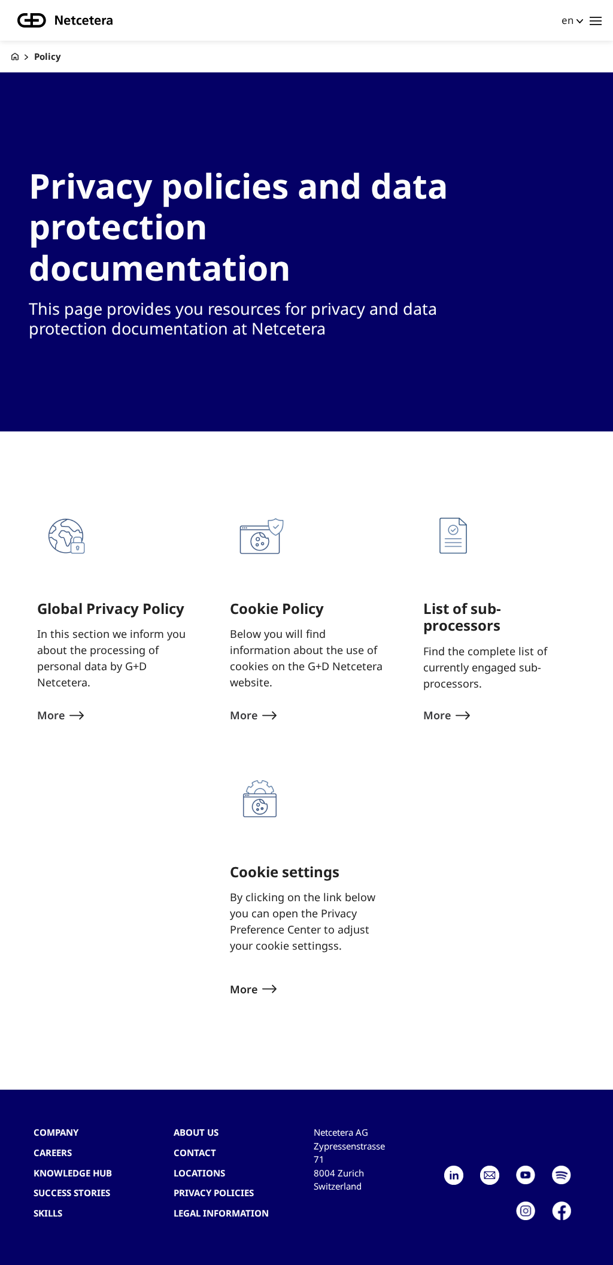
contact (195, 1152)
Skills (48, 1213)
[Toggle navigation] (596, 20)
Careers (53, 1152)
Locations (199, 1173)
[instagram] (525, 1211)
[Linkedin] (453, 1175)
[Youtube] (525, 1175)
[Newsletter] (489, 1175)
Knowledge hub (73, 1173)
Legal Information (221, 1213)
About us (196, 1132)
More (243, 989)
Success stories (72, 1193)
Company (56, 1132)
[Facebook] (561, 1211)
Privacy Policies (214, 1193)
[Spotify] (561, 1175)
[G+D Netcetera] (15, 56)
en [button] (567, 20)
